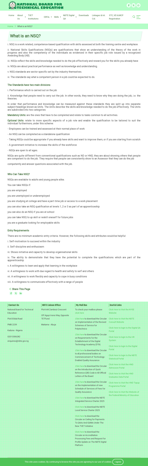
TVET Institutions (33, 17)
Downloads (84, 15)
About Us (20, 17)
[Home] (36, 5)
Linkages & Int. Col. (98, 17)
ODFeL (47, 17)
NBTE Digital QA (68, 17)
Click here (79, 407)
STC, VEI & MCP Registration (116, 17)
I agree (118, 462)
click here (79, 313)
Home (11, 15)
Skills (56, 17)
